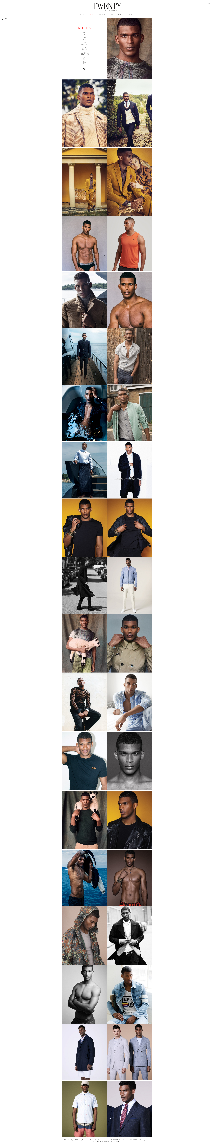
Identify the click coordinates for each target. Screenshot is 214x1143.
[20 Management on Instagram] (209, 4)
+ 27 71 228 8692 (133, 1140)
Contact (130, 14)
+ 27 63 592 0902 (114, 1140)
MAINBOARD (119, 1141)
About (112, 14)
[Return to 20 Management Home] (107, 7)
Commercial (101, 14)
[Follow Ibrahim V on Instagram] (84, 69)
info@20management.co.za (144, 1140)
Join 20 (120, 14)
